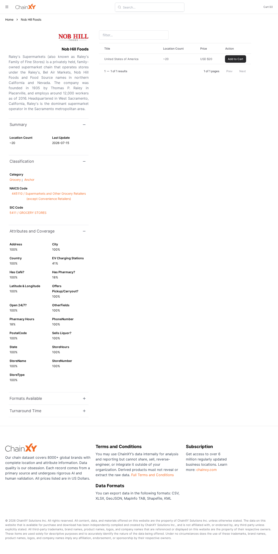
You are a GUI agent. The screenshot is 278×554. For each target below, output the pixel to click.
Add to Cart (235, 59)
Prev (229, 71)
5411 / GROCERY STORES (28, 212)
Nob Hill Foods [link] (31, 19)
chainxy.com (206, 469)
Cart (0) (268, 6)
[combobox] (152, 7)
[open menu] (6, 7)
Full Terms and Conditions (152, 475)
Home (9, 19)
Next (242, 71)
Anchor (29, 179)
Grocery (15, 179)
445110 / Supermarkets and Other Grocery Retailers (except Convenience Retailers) (49, 196)
